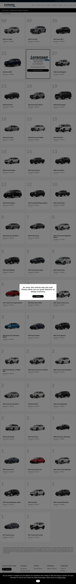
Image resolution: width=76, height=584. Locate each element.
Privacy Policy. (61, 577)
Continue (38, 296)
